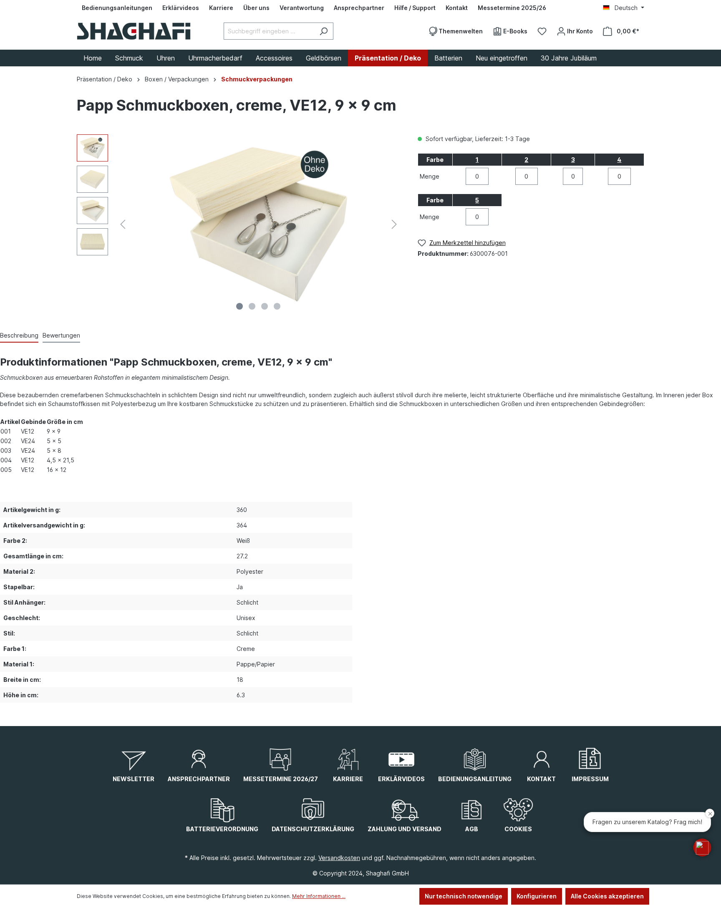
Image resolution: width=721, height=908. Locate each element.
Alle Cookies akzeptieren (607, 896)
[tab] (19, 336)
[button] (702, 847)
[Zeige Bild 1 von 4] (239, 306)
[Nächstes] (394, 224)
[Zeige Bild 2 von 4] (252, 306)
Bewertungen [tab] (61, 335)
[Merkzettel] (542, 31)
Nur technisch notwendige (463, 896)
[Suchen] (323, 31)
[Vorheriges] (122, 224)
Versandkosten (339, 857)
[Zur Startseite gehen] (134, 31)
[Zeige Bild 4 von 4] (277, 306)
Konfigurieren (537, 896)
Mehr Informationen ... (318, 896)
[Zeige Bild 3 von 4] (264, 306)
